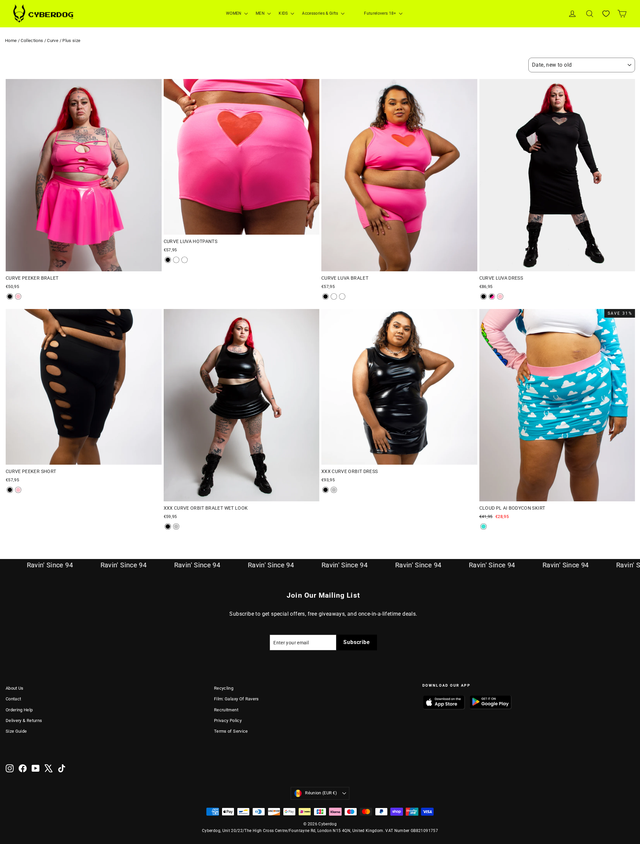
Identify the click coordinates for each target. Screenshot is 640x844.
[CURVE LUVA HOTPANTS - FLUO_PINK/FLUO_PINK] (176, 260)
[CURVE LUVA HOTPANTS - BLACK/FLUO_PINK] (184, 260)
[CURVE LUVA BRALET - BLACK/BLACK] (325, 296)
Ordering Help (19, 709)
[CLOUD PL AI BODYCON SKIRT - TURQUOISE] (483, 526)
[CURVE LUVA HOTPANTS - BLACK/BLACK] (168, 260)
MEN (261, 13)
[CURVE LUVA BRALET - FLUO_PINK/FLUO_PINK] (334, 296)
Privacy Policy (228, 720)
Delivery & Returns (24, 720)
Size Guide (16, 731)
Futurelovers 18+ (380, 13)
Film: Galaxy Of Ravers (236, 698)
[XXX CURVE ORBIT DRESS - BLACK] (325, 490)
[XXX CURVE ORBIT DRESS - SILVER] (334, 490)
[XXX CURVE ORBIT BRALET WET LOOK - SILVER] (176, 526)
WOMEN (234, 13)
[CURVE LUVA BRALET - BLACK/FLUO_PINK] (342, 296)
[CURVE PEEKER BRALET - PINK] (18, 296)
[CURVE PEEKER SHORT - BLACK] (10, 490)
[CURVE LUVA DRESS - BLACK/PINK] (492, 296)
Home (11, 40)
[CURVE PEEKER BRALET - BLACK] (10, 296)
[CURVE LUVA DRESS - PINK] (500, 296)
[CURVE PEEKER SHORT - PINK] (18, 490)
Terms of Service (231, 731)
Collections (32, 40)
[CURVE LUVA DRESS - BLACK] (483, 296)
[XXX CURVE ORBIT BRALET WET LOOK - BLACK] (168, 526)
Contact (13, 698)
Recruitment (226, 709)
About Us (15, 688)
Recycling (223, 688)
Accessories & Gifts (320, 13)
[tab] (72, 266)
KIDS (284, 13)
